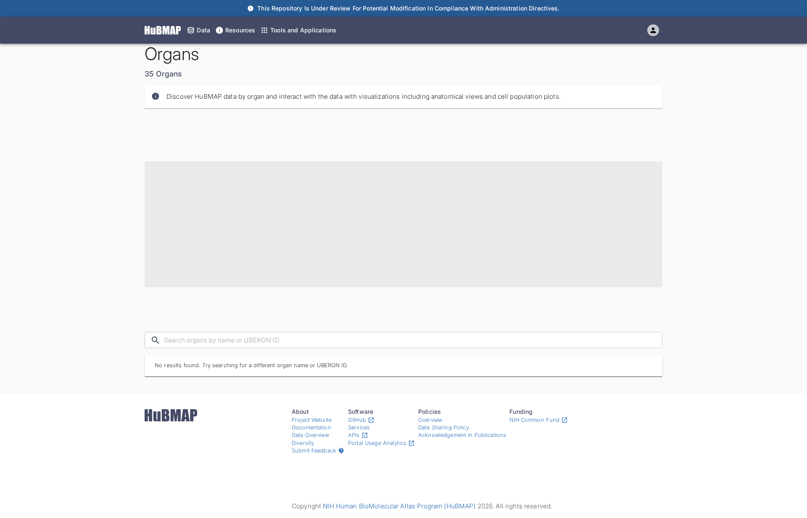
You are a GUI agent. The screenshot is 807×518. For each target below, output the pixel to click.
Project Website (312, 420)
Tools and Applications (303, 30)
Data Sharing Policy (443, 427)
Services (359, 427)
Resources (240, 30)
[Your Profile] (653, 30)
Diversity (303, 443)
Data (203, 30)
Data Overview (310, 435)
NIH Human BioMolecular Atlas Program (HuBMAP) (399, 506)
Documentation (311, 427)
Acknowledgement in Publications (462, 435)
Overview (430, 420)
